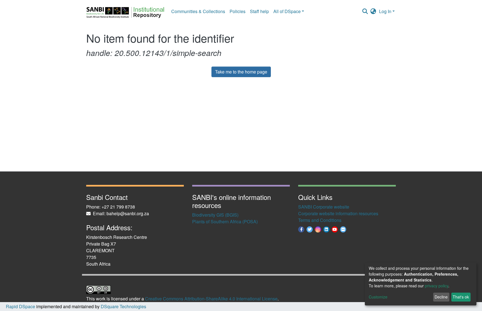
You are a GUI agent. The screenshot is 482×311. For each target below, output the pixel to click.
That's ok (461, 297)
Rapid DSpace (20, 306)
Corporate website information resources (338, 213)
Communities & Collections (198, 11)
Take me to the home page (241, 71)
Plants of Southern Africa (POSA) (225, 221)
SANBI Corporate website (323, 207)
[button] (373, 11)
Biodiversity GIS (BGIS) (215, 215)
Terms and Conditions (319, 220)
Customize (378, 297)
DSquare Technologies (123, 306)
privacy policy (436, 285)
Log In (385, 11)
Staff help (259, 11)
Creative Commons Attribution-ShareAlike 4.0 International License (211, 298)
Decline (441, 297)
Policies (237, 11)
